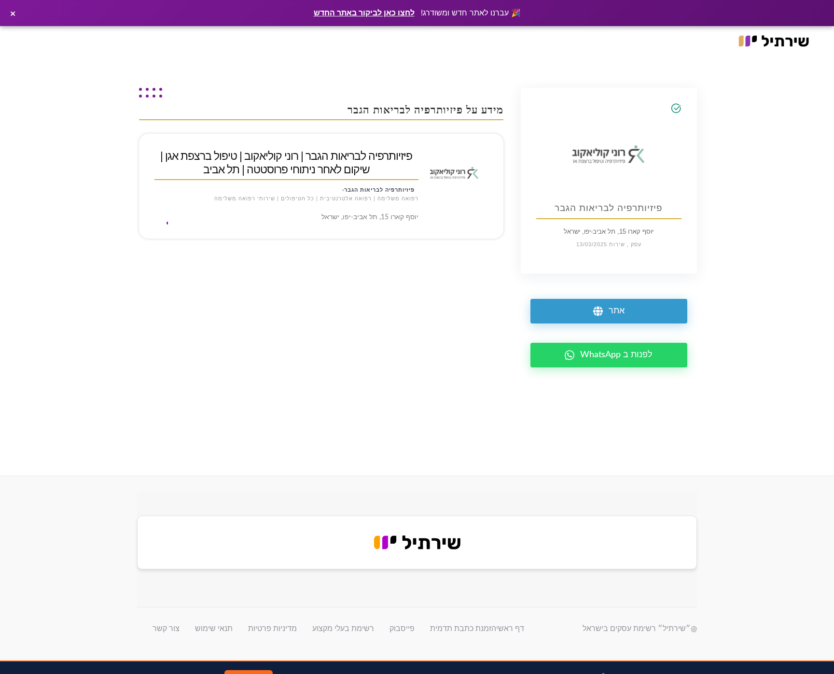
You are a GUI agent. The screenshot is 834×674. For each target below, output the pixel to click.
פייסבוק (402, 628)
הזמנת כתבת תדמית (463, 628)
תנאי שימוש (214, 628)
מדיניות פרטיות (272, 628)
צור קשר (166, 628)
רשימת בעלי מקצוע (343, 628)
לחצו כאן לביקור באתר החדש (364, 12)
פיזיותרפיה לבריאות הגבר (379, 190)
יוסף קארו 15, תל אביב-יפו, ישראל (608, 231)
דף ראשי (510, 628)
